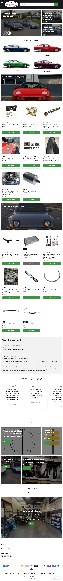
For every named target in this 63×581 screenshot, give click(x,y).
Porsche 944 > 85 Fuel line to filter (30, 324)
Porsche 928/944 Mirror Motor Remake (10, 159)
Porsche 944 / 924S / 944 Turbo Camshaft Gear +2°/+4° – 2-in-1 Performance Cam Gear (10, 291)
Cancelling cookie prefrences (26, 575)
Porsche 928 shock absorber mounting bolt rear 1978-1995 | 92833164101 (51, 126)
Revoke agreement (38, 575)
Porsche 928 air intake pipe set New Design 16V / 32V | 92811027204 (10, 193)
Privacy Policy (8, 573)
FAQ (19, 573)
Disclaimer (43, 573)
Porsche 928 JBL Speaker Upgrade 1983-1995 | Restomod (31, 159)
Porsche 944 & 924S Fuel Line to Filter (10, 324)
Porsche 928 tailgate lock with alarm (10, 125)
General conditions (35, 573)
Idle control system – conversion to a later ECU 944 (10, 254)
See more (30, 493)
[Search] (56, 4)
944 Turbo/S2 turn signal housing (31, 290)
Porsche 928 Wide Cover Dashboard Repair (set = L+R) (51, 159)
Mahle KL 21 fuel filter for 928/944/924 (29, 192)
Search (14, 573)
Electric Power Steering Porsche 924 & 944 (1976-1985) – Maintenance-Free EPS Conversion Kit (51, 256)
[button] (57, 578)
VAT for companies (25, 573)
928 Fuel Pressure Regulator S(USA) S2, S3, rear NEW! (30, 125)
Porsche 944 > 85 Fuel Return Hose (51, 290)
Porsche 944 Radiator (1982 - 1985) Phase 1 (30, 254)
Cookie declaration (52, 573)
